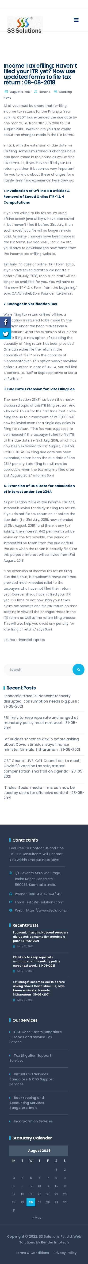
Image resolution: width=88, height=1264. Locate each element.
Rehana (44, 92)
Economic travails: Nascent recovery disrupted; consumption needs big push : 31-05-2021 (41, 701)
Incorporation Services (33, 1121)
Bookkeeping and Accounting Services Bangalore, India (26, 1102)
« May (37, 1217)
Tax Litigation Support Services (30, 1058)
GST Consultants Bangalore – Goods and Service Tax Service (35, 1037)
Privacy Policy (65, 1252)
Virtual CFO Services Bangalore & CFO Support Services (31, 1079)
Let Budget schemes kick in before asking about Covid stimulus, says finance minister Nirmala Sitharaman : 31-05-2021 (42, 744)
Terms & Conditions (32, 1252)
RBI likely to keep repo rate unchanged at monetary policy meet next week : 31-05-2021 (41, 723)
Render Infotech (55, 1242)
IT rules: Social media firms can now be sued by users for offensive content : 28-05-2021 (44, 793)
